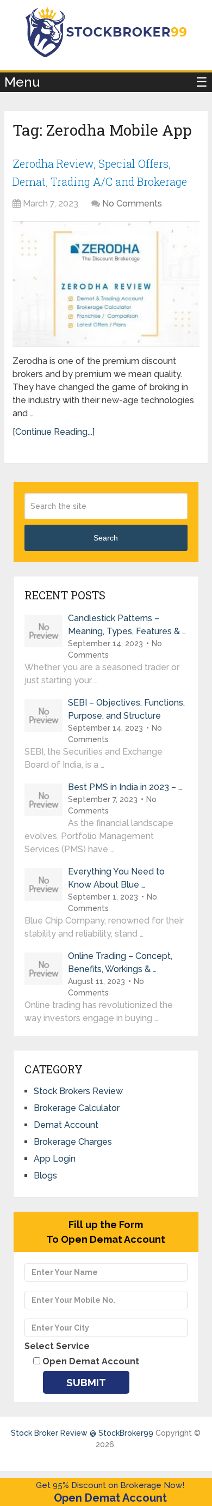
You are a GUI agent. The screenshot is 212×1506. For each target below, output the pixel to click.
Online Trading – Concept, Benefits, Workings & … (120, 962)
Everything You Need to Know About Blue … (116, 878)
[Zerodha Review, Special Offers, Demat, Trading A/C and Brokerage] (106, 284)
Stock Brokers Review (78, 1091)
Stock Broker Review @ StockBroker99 (82, 1433)
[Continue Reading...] (54, 432)
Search (105, 537)
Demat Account (66, 1125)
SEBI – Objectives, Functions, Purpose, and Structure (126, 709)
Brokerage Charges (73, 1142)
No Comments (132, 203)
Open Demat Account (110, 1497)
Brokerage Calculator (77, 1108)
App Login (55, 1158)
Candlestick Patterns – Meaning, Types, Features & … (127, 624)
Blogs (45, 1175)
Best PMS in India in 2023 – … (125, 787)
